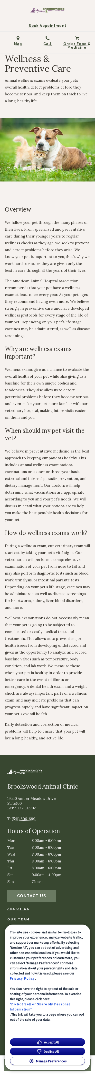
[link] (47, 10)
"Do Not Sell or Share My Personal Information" (40, 1006)
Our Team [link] (18, 919)
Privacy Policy (22, 978)
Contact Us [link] (31, 896)
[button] (7, 10)
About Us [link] (18, 909)
